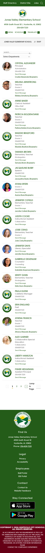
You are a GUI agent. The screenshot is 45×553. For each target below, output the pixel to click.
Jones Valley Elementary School (18, 42)
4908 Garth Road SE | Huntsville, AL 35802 (22, 25)
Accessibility (22, 462)
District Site (25, 3)
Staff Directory (10, 3)
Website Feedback (22, 490)
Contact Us (22, 487)
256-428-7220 (22, 28)
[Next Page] (26, 386)
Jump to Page (31, 386)
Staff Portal (22, 473)
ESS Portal (22, 476)
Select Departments (11, 57)
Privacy (22, 458)
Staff (39, 42)
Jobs (36, 3)
